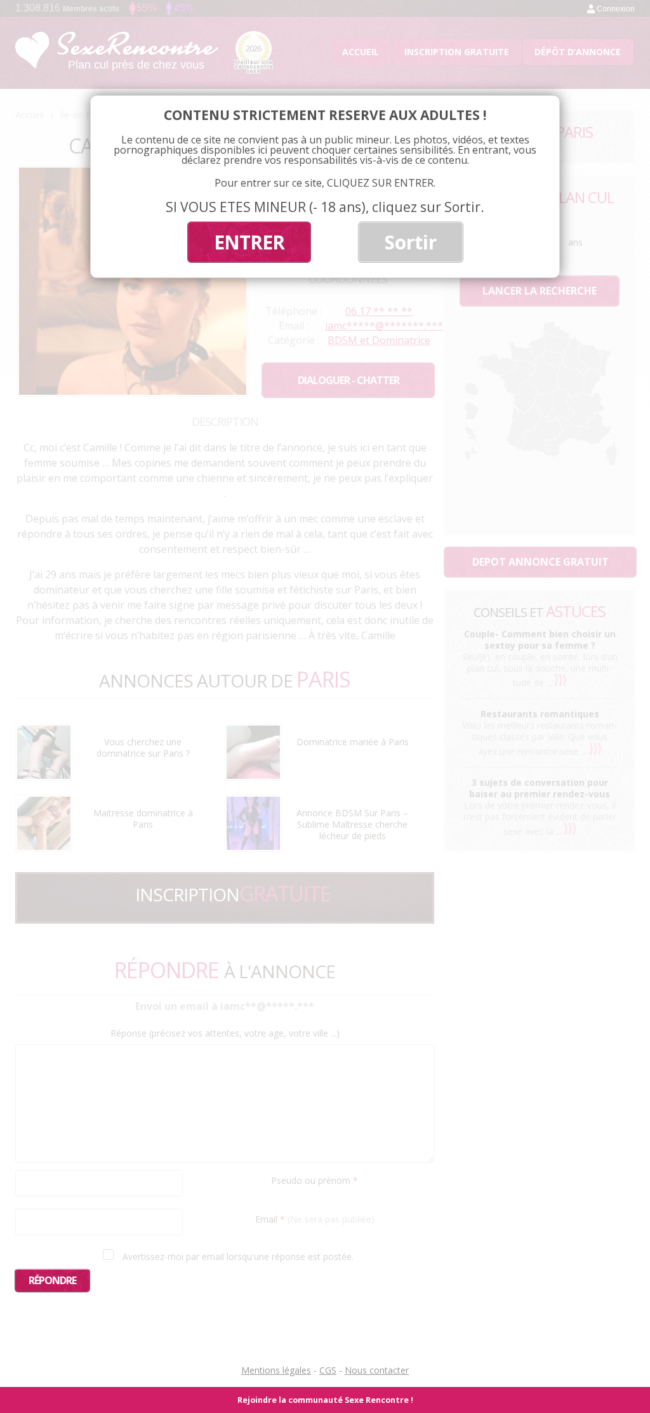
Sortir (411, 242)
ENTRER (249, 242)
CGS (327, 1370)
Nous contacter (377, 1370)
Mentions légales (276, 1370)
